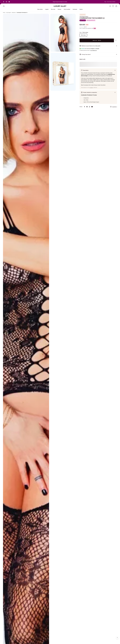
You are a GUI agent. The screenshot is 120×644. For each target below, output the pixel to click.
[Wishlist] (113, 6)
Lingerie (91, 87)
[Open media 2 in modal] (63, 33)
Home (4, 12)
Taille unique (83, 35)
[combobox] (111, 2)
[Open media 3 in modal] (63, 72)
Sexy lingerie (8, 12)
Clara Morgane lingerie (84, 16)
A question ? (114, 106)
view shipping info (93, 50)
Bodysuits (14, 12)
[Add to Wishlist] (116, 40)
